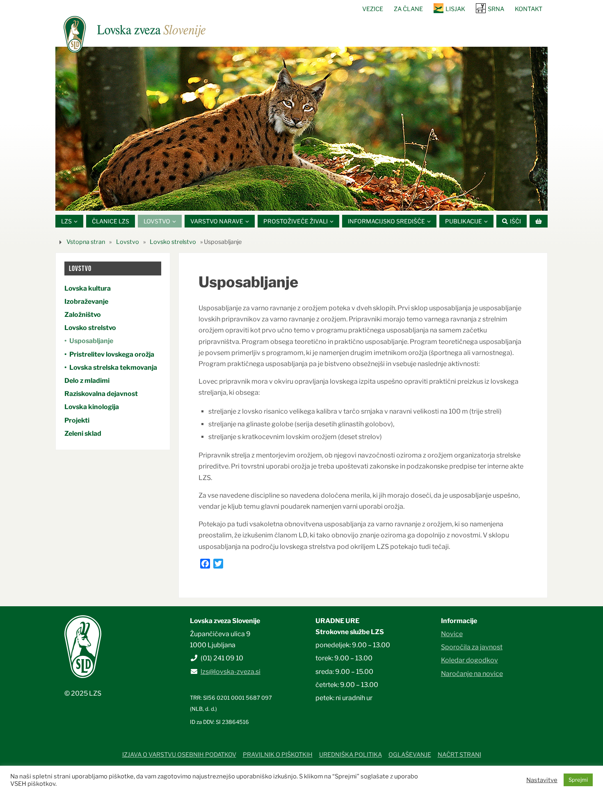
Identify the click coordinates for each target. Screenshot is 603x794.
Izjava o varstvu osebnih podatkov (179, 754)
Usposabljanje (91, 341)
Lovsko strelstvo (173, 242)
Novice (452, 634)
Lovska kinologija (91, 407)
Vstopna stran (85, 242)
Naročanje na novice (472, 674)
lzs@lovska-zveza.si (230, 672)
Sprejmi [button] (578, 779)
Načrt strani (459, 754)
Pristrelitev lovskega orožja (111, 354)
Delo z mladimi (87, 380)
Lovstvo (127, 242)
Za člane (408, 9)
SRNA (496, 9)
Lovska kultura (87, 288)
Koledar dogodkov (469, 660)
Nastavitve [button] (541, 780)
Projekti (76, 420)
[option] (301, 129)
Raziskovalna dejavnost (101, 394)
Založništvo (82, 315)
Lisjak (455, 9)
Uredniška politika (350, 754)
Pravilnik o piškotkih (278, 754)
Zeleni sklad (82, 433)
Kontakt (528, 9)
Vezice (372, 9)
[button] (276, 200)
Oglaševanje (409, 754)
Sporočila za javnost (471, 647)
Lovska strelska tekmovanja (113, 367)
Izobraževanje (86, 301)
